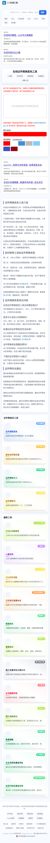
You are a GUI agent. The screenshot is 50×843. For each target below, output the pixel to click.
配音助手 (30, 824)
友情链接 (21, 818)
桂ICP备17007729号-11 (41, 833)
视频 (6, 19)
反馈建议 (40, 818)
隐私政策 (40, 814)
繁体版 (30, 818)
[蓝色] (21, 143)
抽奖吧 (13, 824)
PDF (29, 19)
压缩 (43, 19)
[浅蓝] (36, 143)
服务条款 (30, 814)
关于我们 (10, 814)
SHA (12, 19)
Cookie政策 (10, 818)
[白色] (14, 143)
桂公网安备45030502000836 (26, 836)
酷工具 (5, 824)
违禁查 (21, 824)
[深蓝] (6, 149)
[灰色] (29, 143)
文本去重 (21, 19)
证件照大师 (23, 284)
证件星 (8, 295)
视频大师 (41, 828)
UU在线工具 (17, 833)
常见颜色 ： (14, 140)
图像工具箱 (20, 828)
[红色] (6, 143)
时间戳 (13, 23)
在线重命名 (9, 828)
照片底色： (8, 130)
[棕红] (14, 149)
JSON (36, 19)
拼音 (6, 23)
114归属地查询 (41, 824)
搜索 (42, 12)
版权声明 (20, 814)
